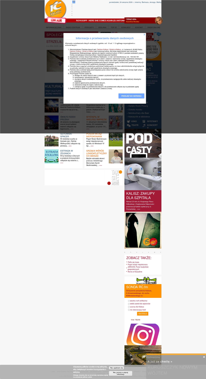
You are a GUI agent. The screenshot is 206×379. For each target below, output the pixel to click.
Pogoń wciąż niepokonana (94, 135)
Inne (132, 320)
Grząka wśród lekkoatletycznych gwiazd (96, 153)
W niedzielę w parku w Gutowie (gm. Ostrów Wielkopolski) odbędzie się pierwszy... (70, 142)
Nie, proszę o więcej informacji (120, 373)
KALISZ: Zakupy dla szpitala (140, 195)
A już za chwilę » (160, 361)
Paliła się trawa (133, 262)
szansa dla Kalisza (137, 306)
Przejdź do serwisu (131, 96)
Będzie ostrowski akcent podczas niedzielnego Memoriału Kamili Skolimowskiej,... (95, 161)
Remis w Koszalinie (135, 271)
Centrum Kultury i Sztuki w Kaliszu (109, 49)
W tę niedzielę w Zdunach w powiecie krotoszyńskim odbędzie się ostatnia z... (70, 158)
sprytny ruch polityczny (138, 300)
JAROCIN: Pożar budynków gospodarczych (138, 268)
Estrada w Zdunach (66, 152)
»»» (70, 146)
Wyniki (137, 320)
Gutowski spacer (66, 135)
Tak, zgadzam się (116, 368)
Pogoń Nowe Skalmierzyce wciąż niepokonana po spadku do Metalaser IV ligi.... (96, 142)
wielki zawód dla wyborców (140, 303)
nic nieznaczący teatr (138, 309)
